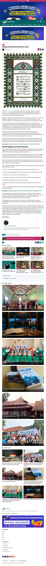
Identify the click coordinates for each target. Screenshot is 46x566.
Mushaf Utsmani (6, 112)
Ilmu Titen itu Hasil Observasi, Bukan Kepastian (22, 257)
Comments (7, 275)
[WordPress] (10, 557)
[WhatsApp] (43, 242)
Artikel (3, 44)
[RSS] (14, 557)
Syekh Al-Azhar (6, 551)
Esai (3, 535)
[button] (38, 21)
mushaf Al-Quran (10, 111)
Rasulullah (5, 545)
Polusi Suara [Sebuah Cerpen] (8, 481)
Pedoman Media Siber (22, 560)
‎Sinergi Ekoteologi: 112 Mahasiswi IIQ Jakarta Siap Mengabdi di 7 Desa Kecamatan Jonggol (36, 258)
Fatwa (3, 539)
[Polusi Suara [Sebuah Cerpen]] (12, 474)
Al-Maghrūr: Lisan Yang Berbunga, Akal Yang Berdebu (8, 271)
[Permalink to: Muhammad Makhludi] (3, 49)
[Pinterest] (8, 557)
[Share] (43, 50)
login (9, 278)
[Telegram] (40, 242)
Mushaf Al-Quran (22, 119)
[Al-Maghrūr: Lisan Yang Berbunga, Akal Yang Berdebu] (8, 265)
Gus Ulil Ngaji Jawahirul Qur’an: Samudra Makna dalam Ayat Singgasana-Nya (37, 271)
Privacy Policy (5, 560)
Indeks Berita (12, 560)
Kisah (4, 478)
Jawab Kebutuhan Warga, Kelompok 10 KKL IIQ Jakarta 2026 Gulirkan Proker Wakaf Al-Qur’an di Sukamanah (8, 258)
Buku (25, 478)
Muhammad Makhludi (8, 49)
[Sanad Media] (8, 21)
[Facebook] (36, 242)
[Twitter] (38, 242)
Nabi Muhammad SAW (8, 547)
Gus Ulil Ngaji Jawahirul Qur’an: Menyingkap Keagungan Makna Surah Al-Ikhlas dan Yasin (22, 271)
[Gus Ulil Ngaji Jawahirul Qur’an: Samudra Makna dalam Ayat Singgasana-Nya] (37, 265)
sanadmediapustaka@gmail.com (11, 513)
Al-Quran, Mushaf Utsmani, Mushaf (13, 234)
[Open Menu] (40, 21)
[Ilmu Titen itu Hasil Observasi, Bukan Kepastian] (23, 251)
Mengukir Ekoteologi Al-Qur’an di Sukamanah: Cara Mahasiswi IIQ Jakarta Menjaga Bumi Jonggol (33, 464)
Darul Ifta (5, 544)
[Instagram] (12, 557)
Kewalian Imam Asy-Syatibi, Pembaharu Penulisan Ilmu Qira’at (24, 144)
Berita (4, 460)
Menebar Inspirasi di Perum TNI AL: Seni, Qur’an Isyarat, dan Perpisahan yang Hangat (12, 464)
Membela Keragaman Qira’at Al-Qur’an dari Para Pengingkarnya (24, 190)
